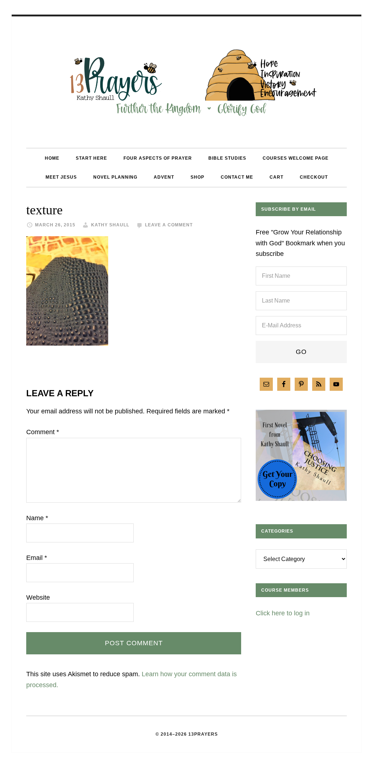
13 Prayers (186, 82)
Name (37, 518)
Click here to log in (283, 613)
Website (38, 597)
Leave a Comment (169, 224)
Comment (42, 432)
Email (36, 557)
